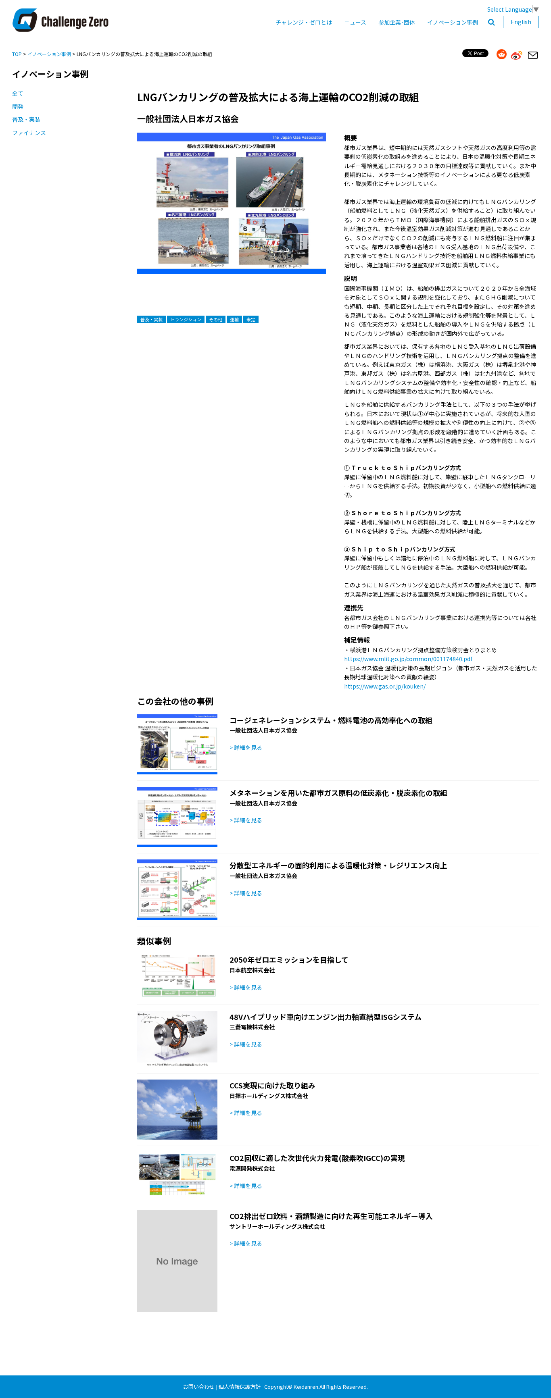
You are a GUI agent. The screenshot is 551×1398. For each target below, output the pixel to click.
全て (17, 93)
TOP (17, 53)
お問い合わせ (199, 1386)
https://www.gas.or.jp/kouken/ (385, 686)
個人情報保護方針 (240, 1386)
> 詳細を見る (246, 747)
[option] (231, 211)
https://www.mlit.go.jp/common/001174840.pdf (408, 659)
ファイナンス (29, 133)
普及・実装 (26, 119)
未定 (250, 319)
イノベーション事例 (452, 22)
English (521, 22)
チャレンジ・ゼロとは (304, 22)
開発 (17, 106)
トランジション (185, 319)
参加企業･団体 (396, 22)
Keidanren (306, 1386)
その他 (215, 319)
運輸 (234, 319)
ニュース (355, 22)
